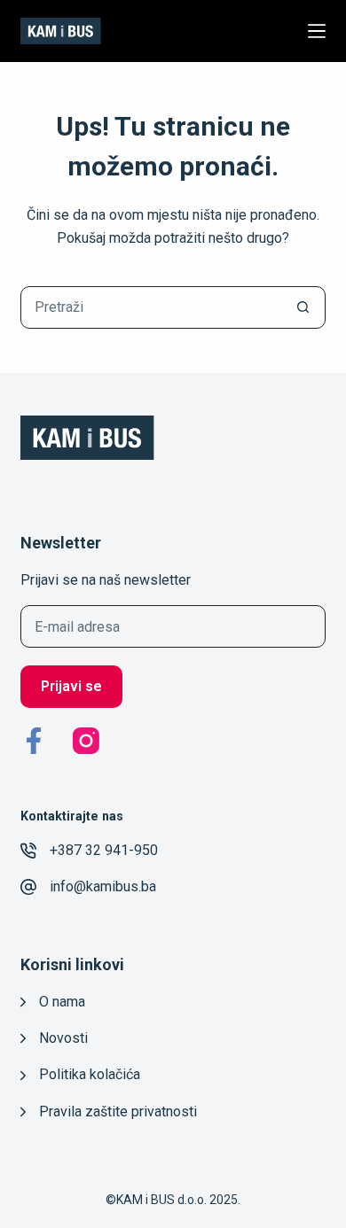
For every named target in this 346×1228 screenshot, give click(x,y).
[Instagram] (86, 740)
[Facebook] (33, 740)
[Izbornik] (317, 31)
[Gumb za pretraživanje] (303, 307)
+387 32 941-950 (104, 850)
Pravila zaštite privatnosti (118, 1111)
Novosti (63, 1038)
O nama (62, 1001)
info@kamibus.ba (103, 886)
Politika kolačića (89, 1074)
